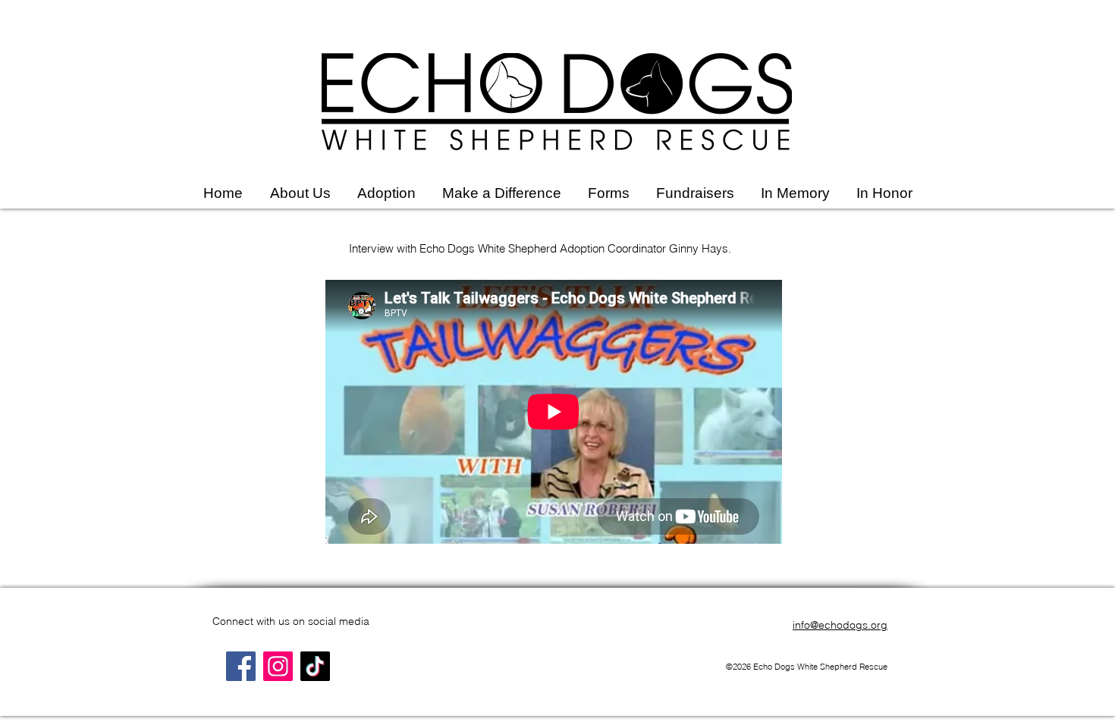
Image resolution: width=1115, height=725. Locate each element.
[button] (300, 193)
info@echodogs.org (840, 625)
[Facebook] (241, 666)
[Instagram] (278, 666)
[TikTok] (315, 666)
